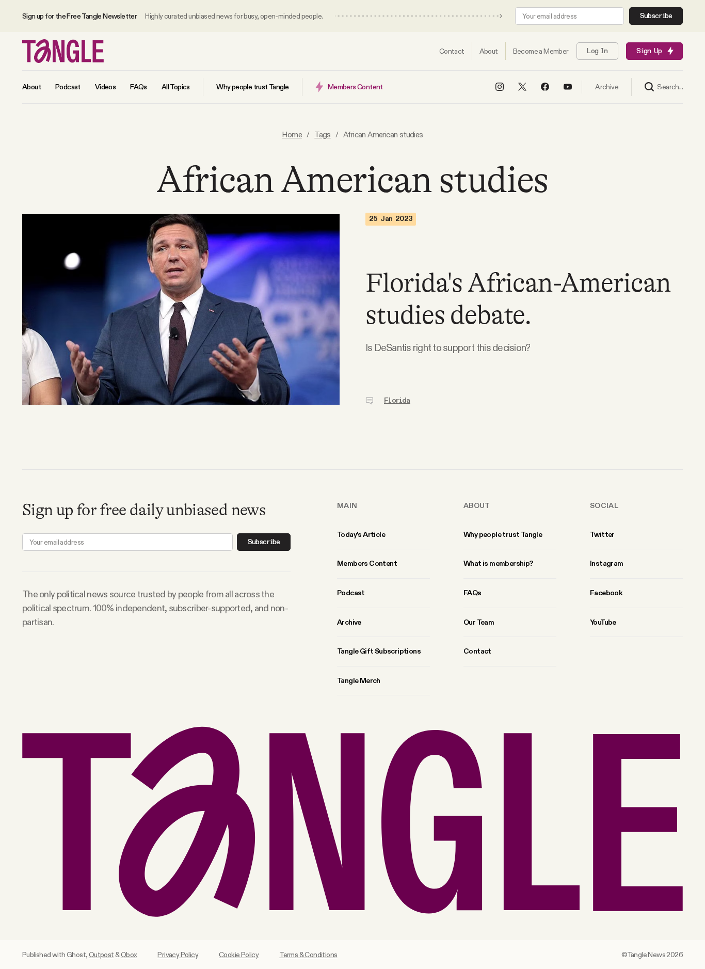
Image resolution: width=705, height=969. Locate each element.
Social (604, 505)
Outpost (101, 954)
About (476, 505)
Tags (322, 134)
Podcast (351, 592)
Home (292, 134)
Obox (129, 954)
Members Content (367, 563)
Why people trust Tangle (502, 534)
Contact (477, 651)
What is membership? (498, 563)
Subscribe (656, 16)
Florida (397, 400)
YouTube (603, 622)
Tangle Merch (358, 680)
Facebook (606, 592)
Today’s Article (361, 534)
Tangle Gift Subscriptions (379, 651)
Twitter (602, 534)
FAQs (472, 592)
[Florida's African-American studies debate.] (181, 309)
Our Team (478, 622)
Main (347, 505)
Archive (349, 622)
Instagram (606, 563)
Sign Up (649, 51)
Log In (597, 51)
